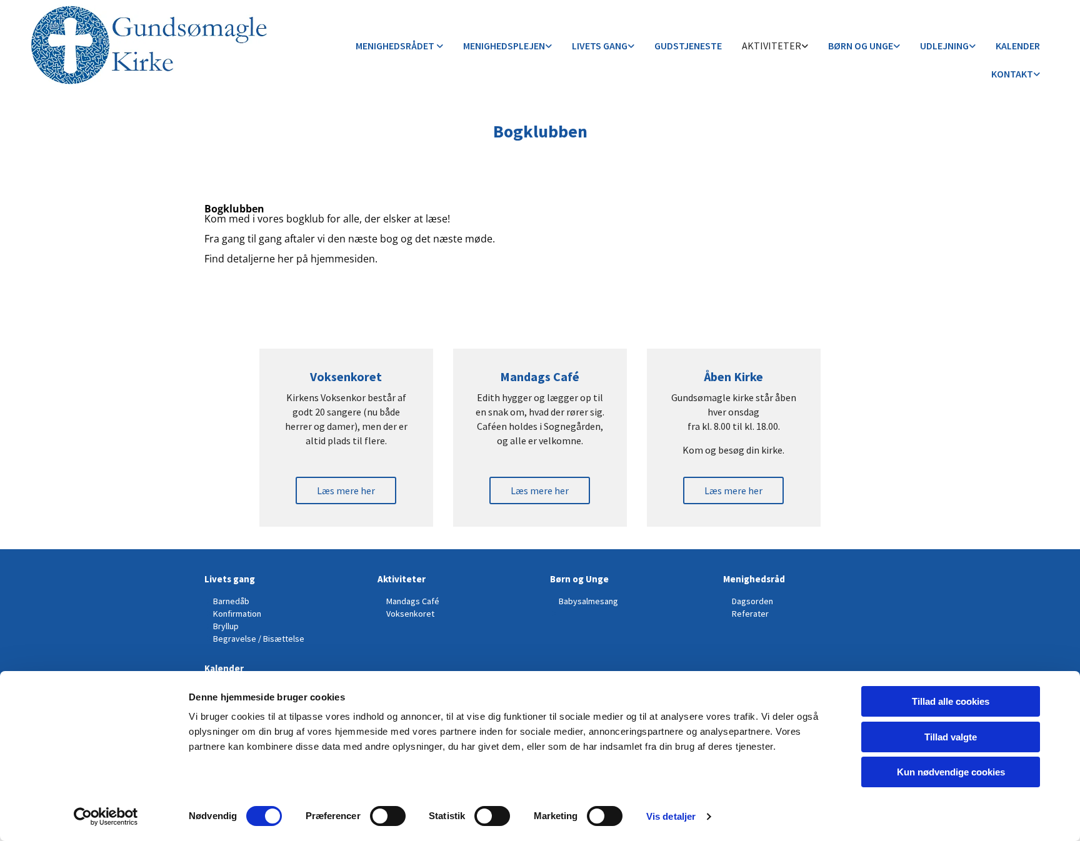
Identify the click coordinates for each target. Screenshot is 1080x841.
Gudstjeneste (688, 45)
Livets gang (600, 45)
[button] (346, 490)
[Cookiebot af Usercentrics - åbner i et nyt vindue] (106, 816)
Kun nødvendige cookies (951, 772)
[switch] (388, 816)
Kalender (1018, 45)
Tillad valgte (950, 737)
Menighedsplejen (504, 45)
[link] (399, 46)
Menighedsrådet (396, 45)
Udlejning (944, 45)
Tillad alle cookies (950, 701)
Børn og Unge (860, 45)
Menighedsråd (754, 579)
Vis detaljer (671, 816)
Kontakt (1012, 73)
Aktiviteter (771, 45)
